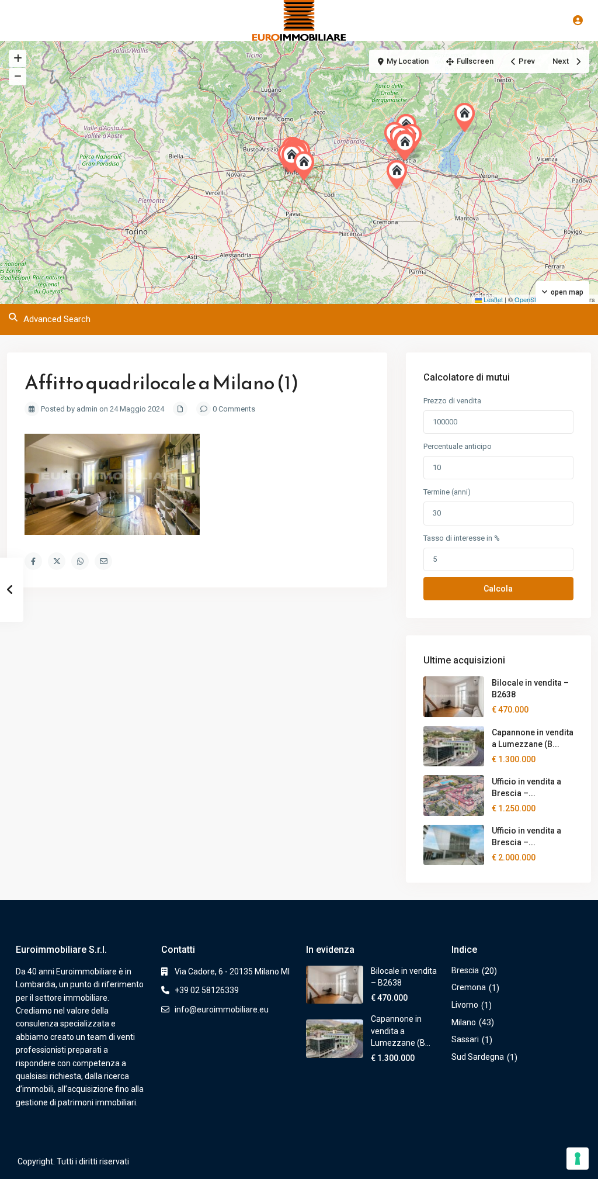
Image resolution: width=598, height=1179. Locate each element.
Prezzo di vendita (452, 400)
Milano (463, 1022)
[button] (399, 174)
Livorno (464, 1004)
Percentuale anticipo (457, 446)
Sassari (465, 1039)
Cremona (468, 987)
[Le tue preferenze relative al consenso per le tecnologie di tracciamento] (577, 1158)
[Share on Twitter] (56, 561)
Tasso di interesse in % (461, 538)
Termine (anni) (447, 491)
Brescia (465, 970)
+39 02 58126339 (207, 990)
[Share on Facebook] (33, 561)
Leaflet (492, 299)
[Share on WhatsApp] (80, 561)
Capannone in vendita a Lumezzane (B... (400, 1030)
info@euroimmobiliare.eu (222, 1009)
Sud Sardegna (477, 1057)
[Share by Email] (103, 561)
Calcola (498, 588)
